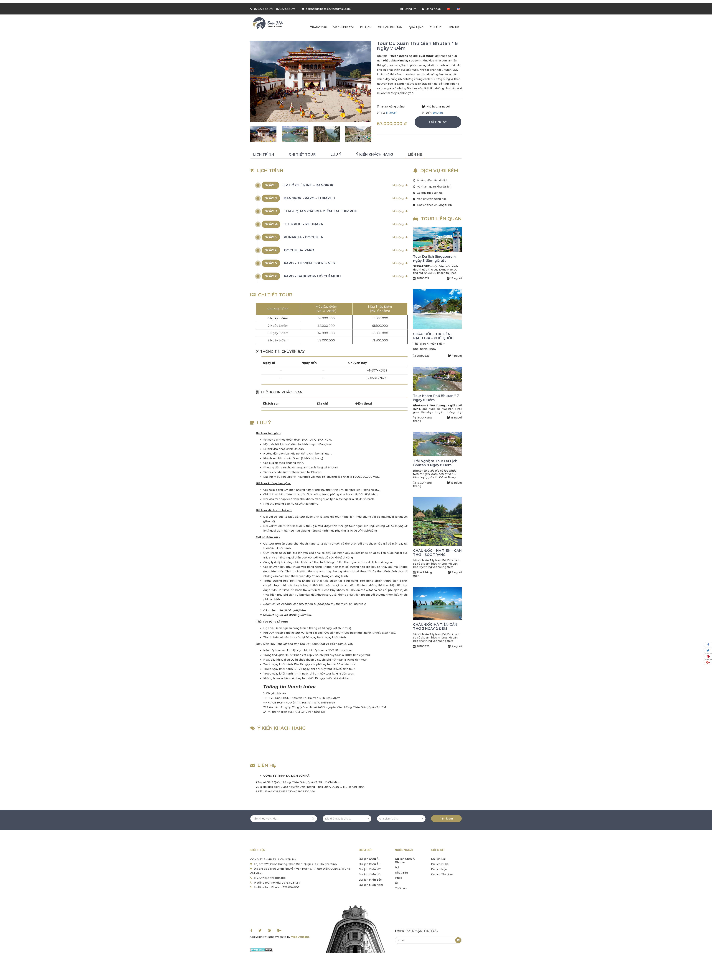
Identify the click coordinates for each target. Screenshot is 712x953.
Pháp (398, 877)
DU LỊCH (366, 27)
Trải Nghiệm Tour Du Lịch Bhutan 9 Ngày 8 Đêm (435, 463)
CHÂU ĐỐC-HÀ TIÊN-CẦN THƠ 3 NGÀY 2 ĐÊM (435, 627)
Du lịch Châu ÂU (369, 864)
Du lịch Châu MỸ (370, 869)
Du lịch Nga (439, 869)
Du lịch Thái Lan (442, 874)
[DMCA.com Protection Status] (261, 949)
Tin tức (435, 27)
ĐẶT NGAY (438, 122)
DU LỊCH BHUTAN (390, 27)
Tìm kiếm (446, 818)
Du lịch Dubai (440, 864)
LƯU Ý (335, 154)
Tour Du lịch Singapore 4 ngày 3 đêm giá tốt (434, 259)
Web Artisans (300, 937)
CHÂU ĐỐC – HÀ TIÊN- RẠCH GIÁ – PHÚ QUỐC (433, 336)
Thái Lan (401, 888)
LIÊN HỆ (415, 154)
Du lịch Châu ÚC (369, 874)
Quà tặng (416, 27)
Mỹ (397, 867)
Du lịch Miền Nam (371, 885)
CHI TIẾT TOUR (302, 154)
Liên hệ (453, 27)
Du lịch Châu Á (368, 859)
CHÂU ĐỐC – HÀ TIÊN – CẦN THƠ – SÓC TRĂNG (437, 553)
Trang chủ (318, 27)
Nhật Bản (401, 872)
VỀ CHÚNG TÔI (343, 27)
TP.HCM (391, 112)
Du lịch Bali (438, 859)
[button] (347, 818)
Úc (396, 883)
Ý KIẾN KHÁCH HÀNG (374, 154)
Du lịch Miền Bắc (370, 879)
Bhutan (438, 112)
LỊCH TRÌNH (263, 154)
